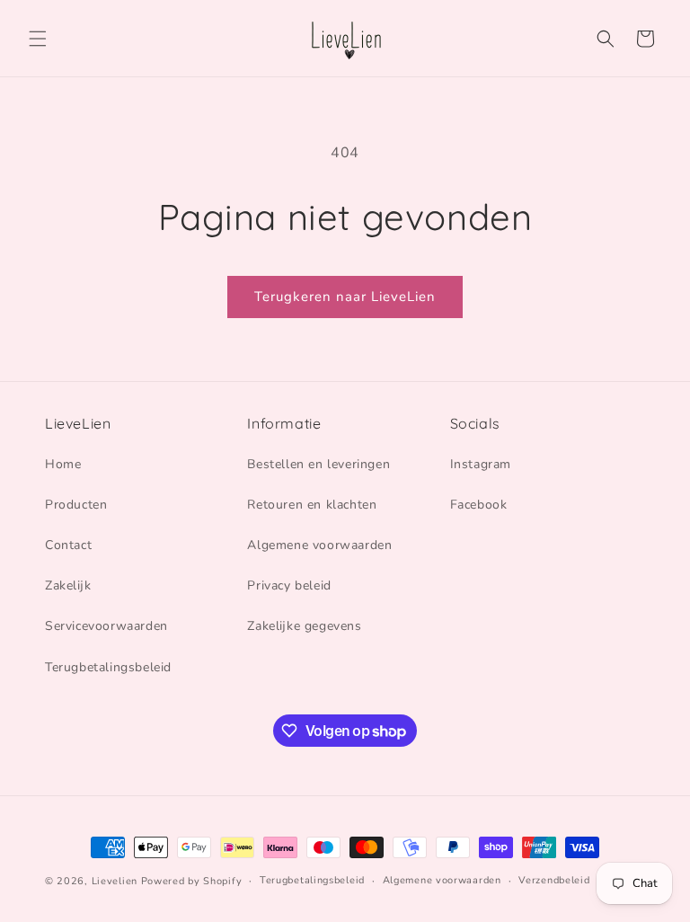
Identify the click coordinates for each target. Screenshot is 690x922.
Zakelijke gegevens (304, 625)
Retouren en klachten (311, 504)
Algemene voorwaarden (319, 545)
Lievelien (114, 881)
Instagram (480, 464)
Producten (76, 504)
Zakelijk (68, 585)
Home (63, 464)
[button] (38, 38)
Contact (68, 545)
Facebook (479, 504)
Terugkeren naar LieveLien (345, 297)
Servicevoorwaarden (106, 625)
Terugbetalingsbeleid (108, 667)
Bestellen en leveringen (318, 464)
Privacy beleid (289, 585)
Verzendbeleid (553, 880)
